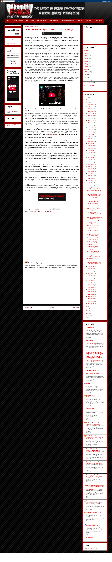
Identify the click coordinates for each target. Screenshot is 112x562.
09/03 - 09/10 (91, 143)
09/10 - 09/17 (91, 141)
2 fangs (86, 58)
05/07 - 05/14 (91, 182)
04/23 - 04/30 (91, 266)
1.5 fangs (86, 56)
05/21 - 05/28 (91, 178)
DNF (85, 77)
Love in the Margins (91, 500)
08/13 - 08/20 (91, 150)
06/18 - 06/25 (91, 169)
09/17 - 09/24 (91, 139)
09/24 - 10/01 (91, 136)
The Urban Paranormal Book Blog (94, 422)
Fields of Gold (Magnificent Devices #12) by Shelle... (93, 200)
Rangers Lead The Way (91, 514)
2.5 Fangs (86, 61)
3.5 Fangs (86, 66)
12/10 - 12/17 (91, 111)
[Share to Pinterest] (59, 209)
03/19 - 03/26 (91, 278)
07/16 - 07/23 (91, 159)
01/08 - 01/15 (91, 301)
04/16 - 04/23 (91, 268)
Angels (35, 211)
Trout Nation (89, 340)
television (49, 211)
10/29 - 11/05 (91, 125)
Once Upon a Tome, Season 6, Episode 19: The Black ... (94, 238)
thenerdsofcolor (90, 327)
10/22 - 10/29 (91, 127)
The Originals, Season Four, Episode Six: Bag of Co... (94, 255)
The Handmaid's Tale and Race (94, 197)
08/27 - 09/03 (91, 145)
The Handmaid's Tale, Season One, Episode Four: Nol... (94, 195)
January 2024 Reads (90, 385)
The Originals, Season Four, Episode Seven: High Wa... (94, 187)
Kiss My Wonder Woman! (92, 435)
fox (41, 211)
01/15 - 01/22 (91, 298)
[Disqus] (52, 236)
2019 (87, 97)
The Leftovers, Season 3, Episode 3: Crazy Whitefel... (93, 222)
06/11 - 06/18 (91, 171)
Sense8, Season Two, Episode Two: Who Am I (94, 191)
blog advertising (10, 111)
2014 (87, 311)
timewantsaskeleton (91, 524)
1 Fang (86, 53)
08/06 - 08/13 (91, 152)
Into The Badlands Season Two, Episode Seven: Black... (93, 227)
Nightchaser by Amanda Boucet (93, 424)
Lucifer (44, 211)
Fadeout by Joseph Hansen (92, 409)
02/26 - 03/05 (91, 285)
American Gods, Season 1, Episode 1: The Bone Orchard (93, 243)
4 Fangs (86, 69)
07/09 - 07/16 (91, 162)
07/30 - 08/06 (91, 155)
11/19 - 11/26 (91, 118)
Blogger (59, 558)
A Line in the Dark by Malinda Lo (93, 451)
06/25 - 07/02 (91, 166)
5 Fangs (86, 74)
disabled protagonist (89, 85)
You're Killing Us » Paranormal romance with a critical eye (94, 449)
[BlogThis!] (54, 209)
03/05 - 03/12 (91, 282)
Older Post (76, 307)
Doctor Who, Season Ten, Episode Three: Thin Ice (93, 252)
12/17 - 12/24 (91, 108)
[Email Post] (49, 209)
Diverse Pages (89, 537)
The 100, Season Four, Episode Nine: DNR (92, 231)
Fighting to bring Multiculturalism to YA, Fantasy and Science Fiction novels (95, 486)
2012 (87, 315)
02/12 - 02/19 (91, 289)
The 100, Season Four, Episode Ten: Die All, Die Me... (94, 205)
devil (39, 211)
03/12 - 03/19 (91, 280)
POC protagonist (88, 82)
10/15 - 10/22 (91, 129)
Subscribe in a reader (11, 43)
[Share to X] (56, 209)
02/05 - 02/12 (91, 292)
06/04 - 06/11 (91, 173)
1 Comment (44, 209)
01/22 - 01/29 (91, 296)
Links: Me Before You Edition (93, 502)
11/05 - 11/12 (91, 122)
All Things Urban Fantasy (92, 370)
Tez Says (88, 383)
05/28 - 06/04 (91, 175)
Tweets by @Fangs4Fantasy (90, 548)
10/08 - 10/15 (91, 132)
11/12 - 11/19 (91, 120)
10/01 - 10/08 (91, 134)
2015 (87, 308)
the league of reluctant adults (93, 512)
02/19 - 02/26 (91, 287)
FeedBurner (16, 63)
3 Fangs (31, 211)
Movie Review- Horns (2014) (92, 525)
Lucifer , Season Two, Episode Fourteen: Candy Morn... (94, 218)
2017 (87, 102)
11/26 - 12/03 (91, 115)
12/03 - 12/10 (91, 113)
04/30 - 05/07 (91, 185)
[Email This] (53, 209)
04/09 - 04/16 (91, 271)
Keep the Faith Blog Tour (92, 489)
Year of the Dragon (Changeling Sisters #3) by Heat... (94, 214)
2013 (87, 313)
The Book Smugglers (91, 395)
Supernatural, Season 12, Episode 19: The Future (93, 259)
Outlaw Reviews (90, 408)
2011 (87, 317)
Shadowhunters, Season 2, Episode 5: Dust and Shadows (93, 248)
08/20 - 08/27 (91, 148)
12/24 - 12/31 (91, 106)
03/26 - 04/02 (91, 275)
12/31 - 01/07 (91, 104)
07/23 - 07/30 (91, 157)
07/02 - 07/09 (91, 164)
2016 (87, 306)
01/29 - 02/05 (91, 294)
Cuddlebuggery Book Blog (92, 475)
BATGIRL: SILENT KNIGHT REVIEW (95, 463)
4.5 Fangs (86, 72)
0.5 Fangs (86, 50)
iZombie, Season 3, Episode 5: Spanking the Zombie (94, 209)
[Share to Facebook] (57, 209)
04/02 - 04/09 (91, 273)
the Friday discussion (89, 88)
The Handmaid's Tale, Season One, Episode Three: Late (94, 263)
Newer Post (28, 307)
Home (52, 307)
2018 (87, 100)
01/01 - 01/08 (91, 303)
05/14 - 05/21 (91, 180)
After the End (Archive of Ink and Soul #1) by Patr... (94, 235)
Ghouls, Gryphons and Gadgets (94, 461)
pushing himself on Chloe (53, 134)
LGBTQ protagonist (89, 80)
